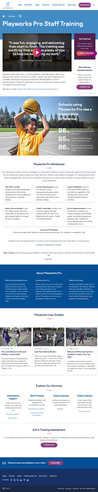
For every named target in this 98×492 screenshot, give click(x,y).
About (20, 5)
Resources (45, 5)
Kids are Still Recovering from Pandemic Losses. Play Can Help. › (80, 354)
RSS (81, 488)
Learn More (48, 259)
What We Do (28, 5)
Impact (37, 5)
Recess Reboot (12, 418)
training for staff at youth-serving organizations (37, 89)
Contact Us (53, 476)
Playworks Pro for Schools (36, 409)
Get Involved (71, 5)
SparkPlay (60, 409)
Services (11, 16)
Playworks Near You (58, 5)
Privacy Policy (60, 488)
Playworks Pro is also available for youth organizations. (80, 297)
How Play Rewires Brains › (45, 352)
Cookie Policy (76, 488)
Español (8, 488)
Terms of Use (68, 488)
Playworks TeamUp (13, 414)
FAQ (6, 301)
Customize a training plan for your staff (48, 245)
